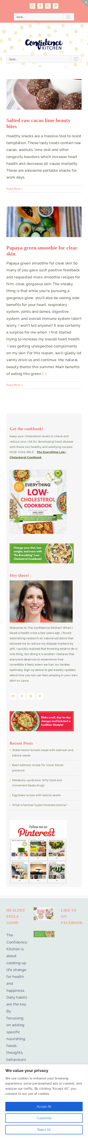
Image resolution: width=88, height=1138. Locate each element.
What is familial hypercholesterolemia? (39, 805)
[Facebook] (22, 696)
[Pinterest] (40, 696)
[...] (44, 374)
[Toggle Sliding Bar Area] (84, 4)
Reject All (44, 1129)
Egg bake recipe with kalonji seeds (36, 795)
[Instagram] (13, 696)
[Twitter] (31, 696)
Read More (13, 188)
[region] (44, 1101)
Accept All (44, 1106)
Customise (44, 1118)
